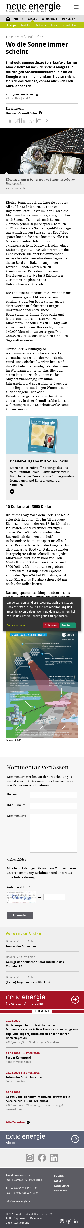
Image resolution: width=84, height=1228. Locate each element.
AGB (8, 1218)
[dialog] (42, 614)
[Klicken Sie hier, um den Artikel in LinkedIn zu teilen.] (24, 120)
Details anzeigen (17, 625)
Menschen (69, 19)
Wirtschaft (49, 19)
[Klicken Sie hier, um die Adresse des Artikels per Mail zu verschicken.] (39, 120)
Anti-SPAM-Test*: (19, 887)
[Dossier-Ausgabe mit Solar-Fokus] (42, 435)
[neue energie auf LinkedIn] (54, 1158)
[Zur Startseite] (33, 7)
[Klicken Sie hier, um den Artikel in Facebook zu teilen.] (9, 120)
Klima (54, 25)
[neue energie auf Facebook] (42, 1158)
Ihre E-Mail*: (16, 805)
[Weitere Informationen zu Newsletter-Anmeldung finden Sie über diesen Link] (75, 1000)
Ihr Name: (14, 794)
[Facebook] (68, 1221)
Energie (12, 25)
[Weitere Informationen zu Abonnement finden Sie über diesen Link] (75, 1139)
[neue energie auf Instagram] (30, 1158)
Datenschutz (37, 1218)
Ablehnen (51, 625)
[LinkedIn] (75, 1221)
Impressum (20, 1218)
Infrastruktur (69, 25)
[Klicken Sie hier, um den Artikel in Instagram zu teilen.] (16, 120)
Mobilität (26, 25)
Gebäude (41, 25)
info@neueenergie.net (18, 1201)
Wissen (32, 19)
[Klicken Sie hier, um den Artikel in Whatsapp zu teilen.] (31, 120)
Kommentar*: (16, 815)
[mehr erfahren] (12, 491)
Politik (18, 19)
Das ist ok (68, 625)
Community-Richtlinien (33, 873)
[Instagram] (62, 1221)
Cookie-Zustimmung (17, 1222)
